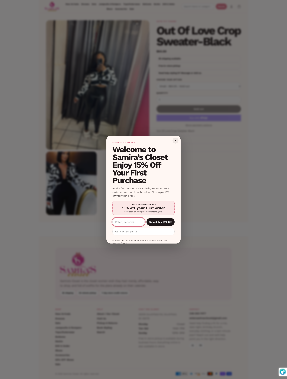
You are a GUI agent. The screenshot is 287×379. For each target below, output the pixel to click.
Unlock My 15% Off (160, 222)
